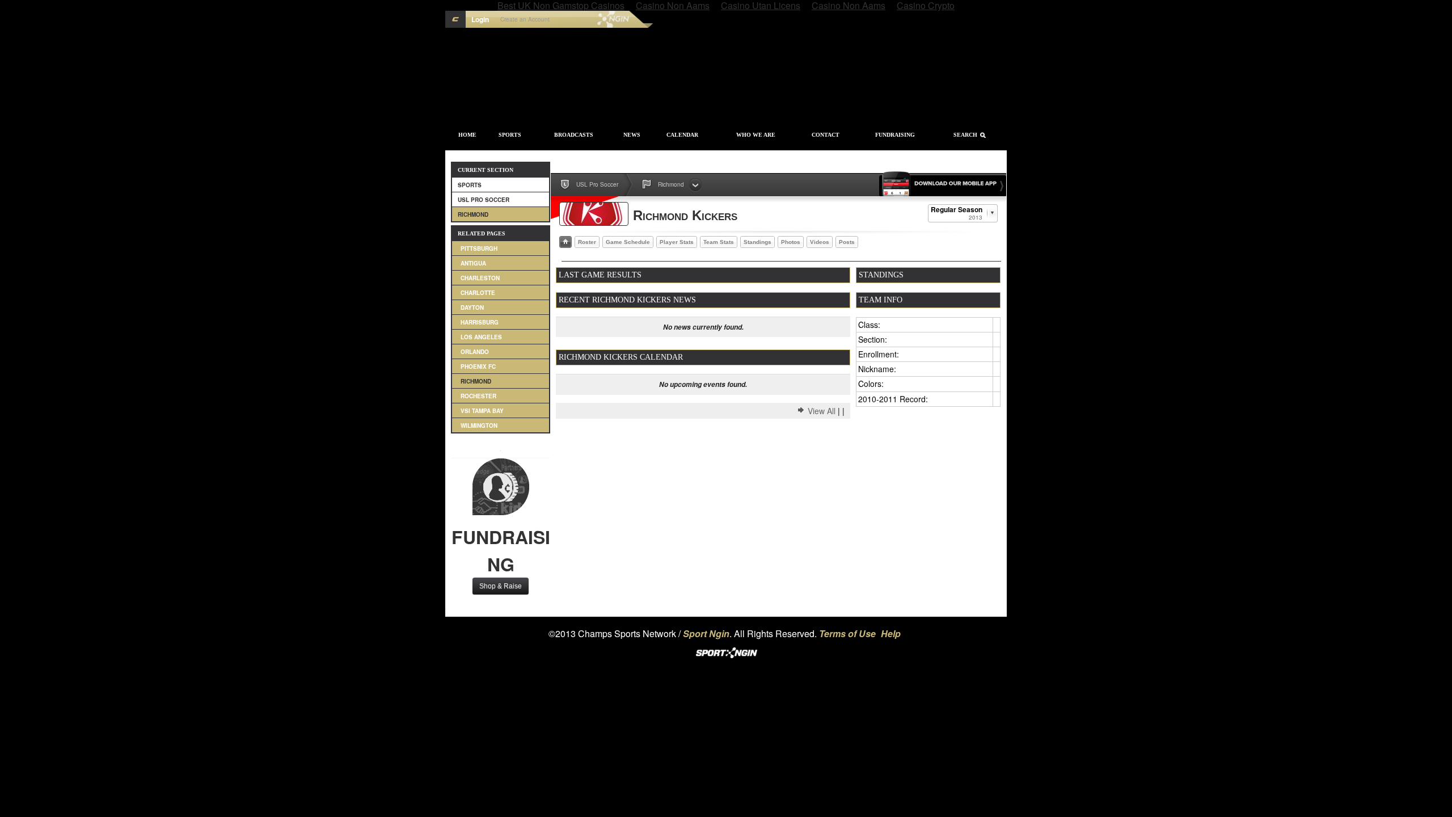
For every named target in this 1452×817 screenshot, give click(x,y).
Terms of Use (847, 633)
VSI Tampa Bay (482, 411)
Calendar (682, 135)
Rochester (478, 396)
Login (480, 19)
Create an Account (525, 19)
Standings (757, 242)
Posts (847, 242)
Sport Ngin (589, 19)
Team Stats (718, 242)
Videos (819, 242)
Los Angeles (481, 337)
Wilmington (479, 425)
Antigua (473, 263)
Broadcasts (573, 135)
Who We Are (755, 135)
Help (891, 633)
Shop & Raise (500, 586)
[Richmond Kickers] (593, 214)
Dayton (472, 307)
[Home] (565, 242)
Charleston (480, 278)
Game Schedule (628, 242)
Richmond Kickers (685, 215)
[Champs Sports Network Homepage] (455, 19)
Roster (587, 242)
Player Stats (677, 242)
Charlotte (478, 293)
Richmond (473, 214)
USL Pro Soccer (483, 200)
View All (821, 410)
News (631, 135)
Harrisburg (480, 322)
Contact (825, 135)
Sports (510, 135)
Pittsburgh (479, 248)
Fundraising (895, 135)
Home (467, 135)
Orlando (475, 352)
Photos (790, 242)
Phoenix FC (478, 366)
